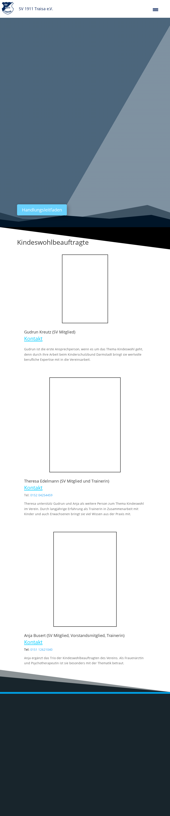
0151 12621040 (41, 649)
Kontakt (33, 338)
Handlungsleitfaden (42, 210)
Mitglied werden (133, 779)
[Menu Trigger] (155, 9)
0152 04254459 (41, 495)
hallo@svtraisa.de (113, 759)
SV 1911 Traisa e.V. (36, 8)
